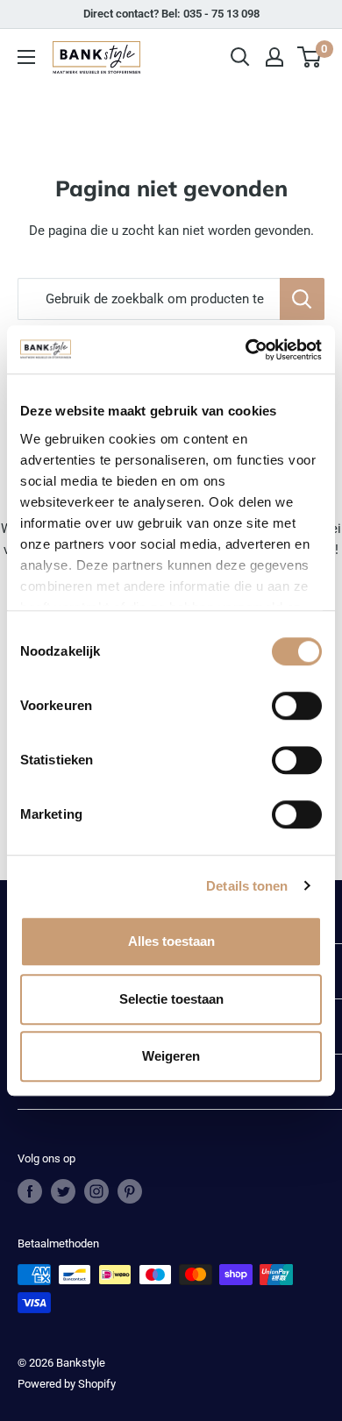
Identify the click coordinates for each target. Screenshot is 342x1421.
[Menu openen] (26, 57)
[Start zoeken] (240, 57)
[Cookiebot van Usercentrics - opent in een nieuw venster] (246, 349)
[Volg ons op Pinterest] (130, 1191)
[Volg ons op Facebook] (30, 1191)
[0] (310, 56)
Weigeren (171, 1055)
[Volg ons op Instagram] (96, 1191)
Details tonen (247, 885)
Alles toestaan (171, 941)
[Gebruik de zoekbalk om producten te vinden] (302, 299)
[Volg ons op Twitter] (63, 1191)
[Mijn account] (274, 57)
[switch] (297, 706)
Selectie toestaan (171, 998)
